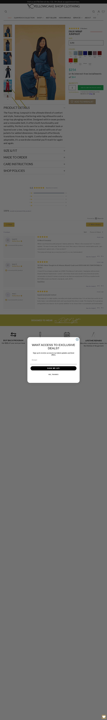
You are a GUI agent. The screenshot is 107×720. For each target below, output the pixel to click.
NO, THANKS (54, 374)
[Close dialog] (77, 339)
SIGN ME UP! (53, 368)
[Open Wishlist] (104, 717)
